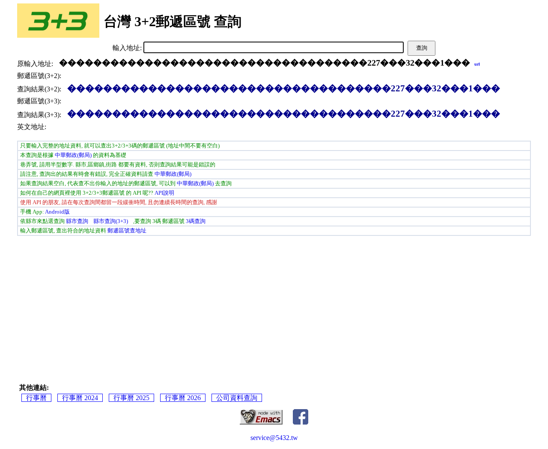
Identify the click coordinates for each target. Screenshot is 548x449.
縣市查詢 (77, 221)
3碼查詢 (196, 221)
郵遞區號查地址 (126, 230)
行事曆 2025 (131, 397)
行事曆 (36, 397)
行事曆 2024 (80, 397)
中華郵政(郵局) (73, 155)
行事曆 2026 (183, 397)
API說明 (164, 193)
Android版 (57, 211)
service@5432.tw (274, 437)
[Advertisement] (141, 302)
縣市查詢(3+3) (110, 221)
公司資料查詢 (236, 397)
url (477, 64)
